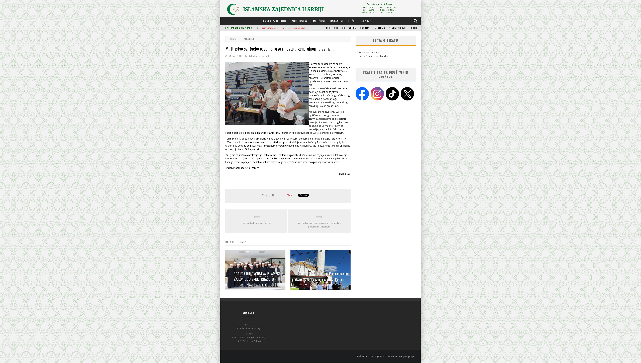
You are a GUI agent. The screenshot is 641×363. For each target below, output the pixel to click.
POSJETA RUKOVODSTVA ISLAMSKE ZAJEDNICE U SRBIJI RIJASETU (257, 276)
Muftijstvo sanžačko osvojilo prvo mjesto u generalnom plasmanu (319, 224)
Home (233, 39)
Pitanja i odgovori (398, 28)
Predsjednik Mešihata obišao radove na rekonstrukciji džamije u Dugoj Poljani (321, 276)
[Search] (415, 21)
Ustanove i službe (343, 21)
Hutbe (414, 28)
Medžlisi (319, 21)
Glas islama (365, 28)
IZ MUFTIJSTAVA (376, 356)
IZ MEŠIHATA (361, 356)
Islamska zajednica (273, 21)
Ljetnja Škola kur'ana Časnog (256, 223)
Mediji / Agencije (406, 356)
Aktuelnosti (332, 28)
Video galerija (349, 28)
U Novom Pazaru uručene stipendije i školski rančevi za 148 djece (294, 28)
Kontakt (367, 21)
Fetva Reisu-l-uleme (369, 52)
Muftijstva (300, 21)
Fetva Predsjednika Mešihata (374, 56)
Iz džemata (380, 28)
